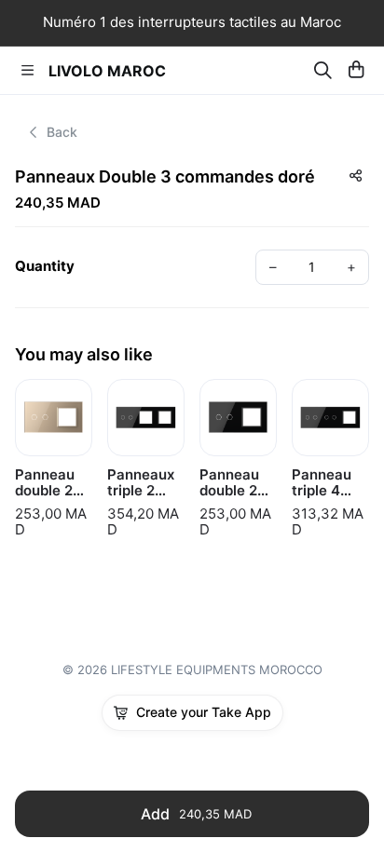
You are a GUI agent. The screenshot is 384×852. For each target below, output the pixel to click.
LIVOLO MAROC (107, 70)
